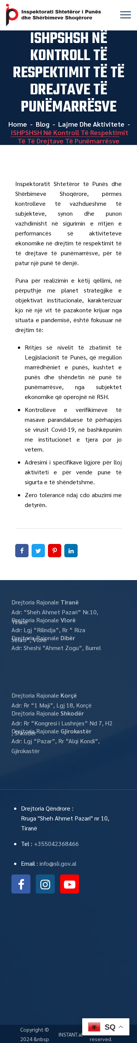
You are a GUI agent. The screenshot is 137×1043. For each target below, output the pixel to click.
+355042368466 (56, 843)
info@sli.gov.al (58, 863)
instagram (45, 884)
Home (17, 123)
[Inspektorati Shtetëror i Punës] (53, 15)
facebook (20, 884)
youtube (69, 884)
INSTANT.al (70, 1034)
